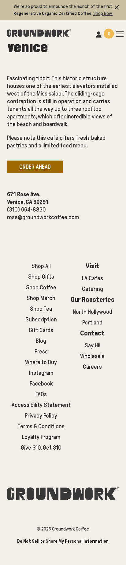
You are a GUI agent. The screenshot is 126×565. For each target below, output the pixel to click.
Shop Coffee (41, 287)
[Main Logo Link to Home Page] (39, 32)
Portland (92, 322)
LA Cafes (92, 278)
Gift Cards (41, 330)
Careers (92, 367)
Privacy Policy (41, 415)
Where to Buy (41, 362)
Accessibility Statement (41, 405)
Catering (92, 289)
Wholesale (92, 356)
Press (41, 351)
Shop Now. (103, 13)
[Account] (99, 33)
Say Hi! (92, 345)
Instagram (41, 373)
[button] (117, 6)
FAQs (41, 394)
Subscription (41, 319)
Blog (41, 341)
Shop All (41, 266)
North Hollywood (92, 312)
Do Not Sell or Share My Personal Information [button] (63, 541)
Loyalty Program (41, 437)
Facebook (41, 383)
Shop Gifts (41, 276)
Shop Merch (41, 298)
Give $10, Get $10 (41, 447)
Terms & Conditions (41, 426)
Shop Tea (41, 309)
